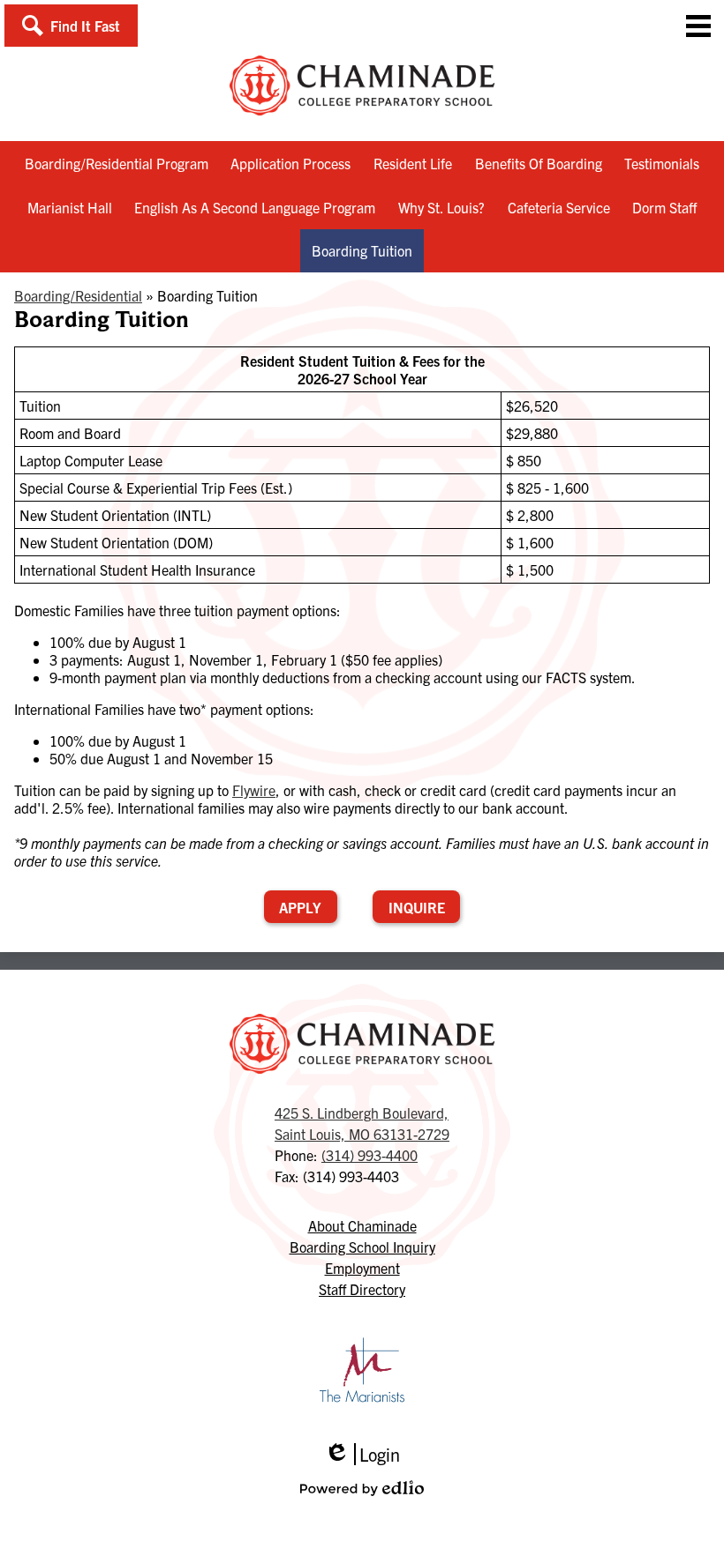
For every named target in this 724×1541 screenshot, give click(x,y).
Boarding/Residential (78, 295)
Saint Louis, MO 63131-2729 (362, 1123)
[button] (71, 25)
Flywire (253, 790)
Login (362, 1454)
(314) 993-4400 (369, 1155)
